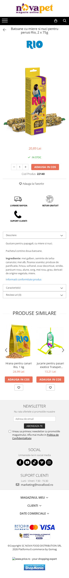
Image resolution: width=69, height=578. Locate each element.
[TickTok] (34, 462)
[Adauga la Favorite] (18, 388)
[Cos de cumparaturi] (56, 21)
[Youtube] (27, 462)
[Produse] (5, 22)
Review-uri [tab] (13, 294)
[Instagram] (49, 462)
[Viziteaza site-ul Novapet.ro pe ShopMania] (34, 567)
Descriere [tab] (11, 235)
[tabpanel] (34, 100)
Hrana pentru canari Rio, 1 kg (19, 365)
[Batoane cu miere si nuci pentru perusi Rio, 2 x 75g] (34, 100)
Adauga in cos (45, 167)
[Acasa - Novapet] (34, 8)
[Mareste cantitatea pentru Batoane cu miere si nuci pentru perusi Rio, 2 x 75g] (25, 167)
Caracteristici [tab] (13, 287)
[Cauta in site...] (64, 21)
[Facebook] (20, 462)
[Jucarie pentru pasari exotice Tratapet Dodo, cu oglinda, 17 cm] (50, 341)
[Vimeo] (42, 462)
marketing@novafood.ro (36, 485)
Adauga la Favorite (33, 183)
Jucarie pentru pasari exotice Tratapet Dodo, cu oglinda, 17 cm (50, 365)
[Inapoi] (3, 29)
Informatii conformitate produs (23, 279)
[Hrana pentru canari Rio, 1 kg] (19, 341)
